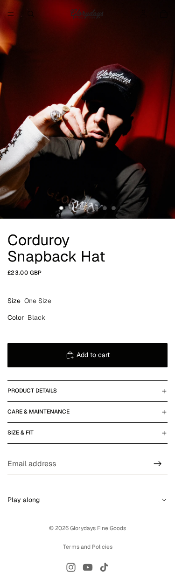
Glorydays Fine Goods (98, 528)
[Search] (31, 14)
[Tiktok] (104, 567)
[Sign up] (158, 464)
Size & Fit (20, 432)
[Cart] (164, 14)
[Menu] (10, 14)
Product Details (32, 390)
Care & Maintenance (38, 411)
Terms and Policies (87, 547)
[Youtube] (87, 567)
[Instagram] (71, 567)
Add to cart (93, 355)
